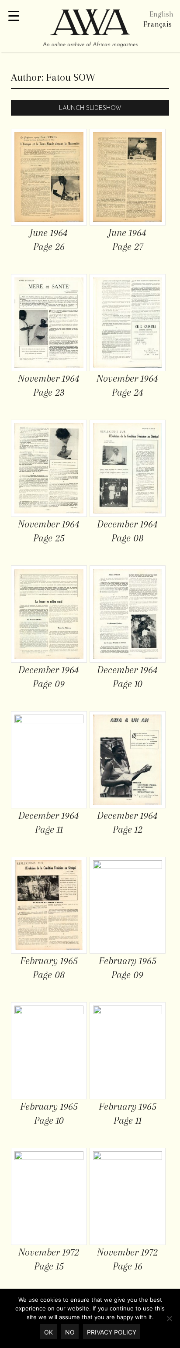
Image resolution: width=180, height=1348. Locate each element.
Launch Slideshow (90, 108)
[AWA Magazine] (90, 29)
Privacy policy (111, 1332)
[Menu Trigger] (14, 16)
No (70, 1332)
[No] (169, 1318)
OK (48, 1332)
